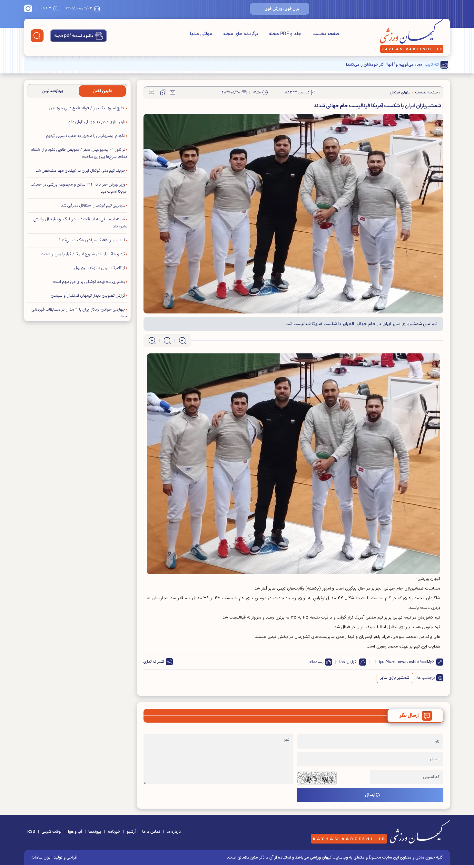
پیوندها (94, 832)
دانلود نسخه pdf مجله (74, 36)
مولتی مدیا (201, 34)
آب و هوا (75, 832)
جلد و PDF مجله (285, 34)
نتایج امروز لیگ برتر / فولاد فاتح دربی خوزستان (87, 108)
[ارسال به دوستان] (172, 92)
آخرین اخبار (102, 91)
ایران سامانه (41, 857)
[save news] (163, 92)
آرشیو (131, 832)
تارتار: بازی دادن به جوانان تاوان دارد (96, 122)
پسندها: (317, 662)
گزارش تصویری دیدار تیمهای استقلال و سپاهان (88, 296)
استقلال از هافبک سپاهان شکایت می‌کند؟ (92, 240)
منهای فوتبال (400, 92)
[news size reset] (167, 340)
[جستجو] (37, 35)
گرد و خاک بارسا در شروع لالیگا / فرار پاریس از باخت (83, 254)
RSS (31, 832)
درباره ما (174, 832)
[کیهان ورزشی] (411, 36)
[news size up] (152, 340)
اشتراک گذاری (153, 662)
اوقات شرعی (52, 832)
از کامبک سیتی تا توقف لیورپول (99, 268)
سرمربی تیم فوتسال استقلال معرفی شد (93, 205)
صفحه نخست (326, 34)
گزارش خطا (347, 662)
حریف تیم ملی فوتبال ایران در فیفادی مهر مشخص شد (80, 171)
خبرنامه (114, 832)
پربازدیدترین (52, 91)
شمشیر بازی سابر (395, 678)
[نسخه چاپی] (151, 92)
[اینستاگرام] (29, 8)
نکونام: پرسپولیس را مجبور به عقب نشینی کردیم (85, 136)
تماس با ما (151, 832)
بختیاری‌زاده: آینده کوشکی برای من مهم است (89, 282)
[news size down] (182, 340)
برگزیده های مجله (240, 34)
